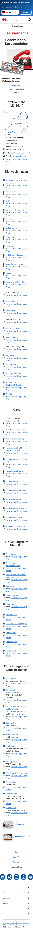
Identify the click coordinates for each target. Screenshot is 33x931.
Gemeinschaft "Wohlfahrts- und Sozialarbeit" (16, 575)
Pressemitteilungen (22, 836)
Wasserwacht (11, 650)
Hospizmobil (10, 301)
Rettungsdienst (11, 364)
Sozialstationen (11, 641)
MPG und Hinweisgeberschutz (20, 923)
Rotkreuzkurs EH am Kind (15, 499)
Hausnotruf (10, 273)
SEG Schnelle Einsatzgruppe (16, 623)
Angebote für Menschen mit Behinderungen (16, 181)
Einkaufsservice (12, 228)
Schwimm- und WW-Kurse (15, 526)
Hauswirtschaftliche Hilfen (15, 282)
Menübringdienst (12, 337)
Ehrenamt (9, 219)
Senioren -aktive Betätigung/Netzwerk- (14, 383)
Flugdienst (10, 246)
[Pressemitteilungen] (7, 837)
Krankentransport (12, 328)
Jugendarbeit (10, 310)
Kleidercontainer (12, 595)
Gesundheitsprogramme (15, 264)
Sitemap (17, 925)
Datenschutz (25, 925)
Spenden (9, 394)
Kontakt (12, 925)
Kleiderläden (10, 604)
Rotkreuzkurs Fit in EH (14, 517)
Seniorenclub (11, 632)
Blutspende (10, 201)
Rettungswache (11, 614)
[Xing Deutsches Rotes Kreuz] (9, 877)
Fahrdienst (10, 237)
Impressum (6, 923)
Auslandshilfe (11, 192)
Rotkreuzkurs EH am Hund (16, 490)
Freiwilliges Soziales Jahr (15, 255)
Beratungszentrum (12, 554)
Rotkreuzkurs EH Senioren (15, 471)
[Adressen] (8, 824)
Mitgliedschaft (11, 355)
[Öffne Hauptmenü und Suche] (30, 20)
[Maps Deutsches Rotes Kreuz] (23, 877)
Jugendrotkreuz (11, 586)
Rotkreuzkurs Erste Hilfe (15, 508)
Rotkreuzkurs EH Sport (14, 481)
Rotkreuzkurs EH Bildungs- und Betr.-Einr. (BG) (16, 449)
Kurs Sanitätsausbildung (15, 438)
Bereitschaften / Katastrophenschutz (13, 564)
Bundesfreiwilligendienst (15, 210)
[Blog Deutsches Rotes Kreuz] (16, 877)
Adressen (20, 824)
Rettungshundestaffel (14, 373)
